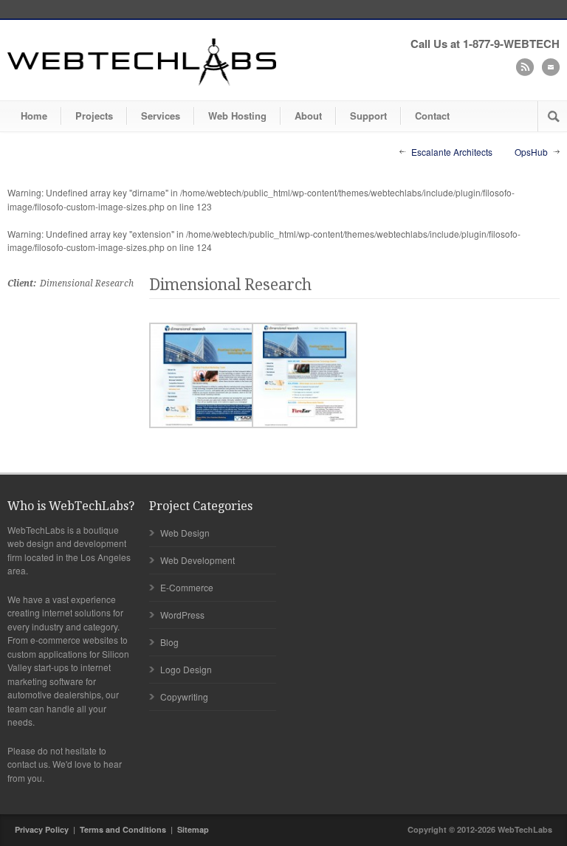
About (308, 116)
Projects (94, 116)
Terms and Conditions (123, 829)
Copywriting (184, 696)
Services (160, 116)
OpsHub (531, 151)
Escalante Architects (451, 151)
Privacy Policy (42, 829)
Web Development (197, 560)
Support (368, 116)
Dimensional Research (230, 284)
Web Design (185, 532)
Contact (432, 116)
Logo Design (186, 669)
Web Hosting (237, 116)
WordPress (182, 614)
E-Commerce (186, 587)
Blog (169, 642)
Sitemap (193, 829)
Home (34, 116)
